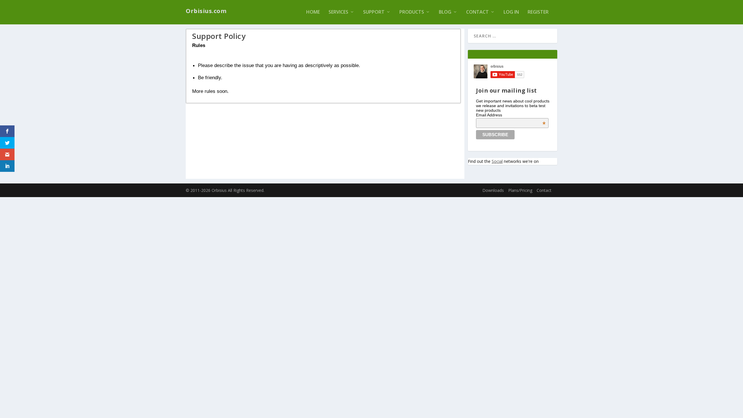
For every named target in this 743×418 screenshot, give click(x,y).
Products (411, 12)
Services (338, 12)
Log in (511, 12)
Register (538, 12)
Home (313, 12)
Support (374, 12)
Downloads (493, 190)
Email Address (511, 115)
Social (497, 161)
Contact (477, 12)
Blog (445, 12)
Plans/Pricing (520, 190)
